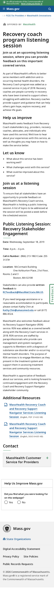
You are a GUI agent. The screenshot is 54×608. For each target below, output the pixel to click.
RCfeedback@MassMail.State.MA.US (23, 292)
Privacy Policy (11, 556)
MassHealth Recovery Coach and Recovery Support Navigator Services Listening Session (27, 411)
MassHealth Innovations (39, 15)
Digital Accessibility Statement (21, 549)
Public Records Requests (18, 564)
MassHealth (29, 24)
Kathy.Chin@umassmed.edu (18, 310)
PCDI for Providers (15, 15)
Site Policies (31, 556)
